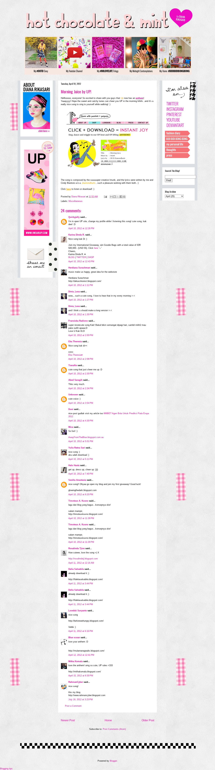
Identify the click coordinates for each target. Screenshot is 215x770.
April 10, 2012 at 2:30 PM (80, 373)
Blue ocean (74, 637)
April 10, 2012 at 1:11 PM (80, 285)
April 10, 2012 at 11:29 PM (81, 542)
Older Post (148, 720)
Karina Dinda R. (76, 234)
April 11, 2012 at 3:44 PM (80, 583)
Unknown (73, 394)
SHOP (91, 257)
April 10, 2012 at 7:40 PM (80, 473)
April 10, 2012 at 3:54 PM (80, 403)
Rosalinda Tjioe (76, 548)
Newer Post (68, 720)
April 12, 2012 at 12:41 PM (81, 655)
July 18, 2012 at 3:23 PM (80, 699)
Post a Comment (73, 706)
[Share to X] (117, 196)
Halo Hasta (73, 465)
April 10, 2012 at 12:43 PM (81, 261)
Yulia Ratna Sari (76, 447)
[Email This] (111, 196)
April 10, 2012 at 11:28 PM (81, 518)
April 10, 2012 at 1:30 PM (80, 314)
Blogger (113, 761)
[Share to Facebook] (121, 196)
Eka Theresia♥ (75, 355)
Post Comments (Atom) (114, 729)
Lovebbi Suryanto (77, 610)
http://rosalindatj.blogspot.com (83, 558)
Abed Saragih (75, 380)
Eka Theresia (75, 341)
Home (108, 720)
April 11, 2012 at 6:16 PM (80, 631)
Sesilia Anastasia (77, 480)
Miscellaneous (75, 201)
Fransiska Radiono (78, 321)
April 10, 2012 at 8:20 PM (80, 494)
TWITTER (81, 257)
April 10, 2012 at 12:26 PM (81, 228)
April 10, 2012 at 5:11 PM (80, 459)
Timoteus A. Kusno (78, 501)
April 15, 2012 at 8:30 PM (80, 675)
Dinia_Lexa (74, 291)
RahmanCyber (75, 682)
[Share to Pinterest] (124, 196)
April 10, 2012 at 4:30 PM (80, 420)
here (96, 248)
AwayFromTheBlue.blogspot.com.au (86, 437)
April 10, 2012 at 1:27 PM (80, 300)
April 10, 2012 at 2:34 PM (80, 388)
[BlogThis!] (114, 196)
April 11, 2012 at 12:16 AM (81, 563)
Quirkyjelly (74, 217)
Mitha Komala (75, 661)
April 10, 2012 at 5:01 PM (80, 441)
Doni (70, 409)
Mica (70, 427)
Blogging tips (6, 768)
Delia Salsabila (76, 569)
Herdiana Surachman (79, 267)
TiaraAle (72, 365)
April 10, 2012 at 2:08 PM (80, 359)
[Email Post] (105, 196)
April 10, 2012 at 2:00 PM (80, 335)
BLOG (71, 257)
